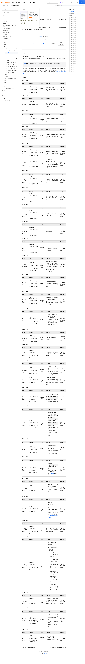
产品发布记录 (43, 8)
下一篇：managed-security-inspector (56, 647)
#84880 (52, 473)
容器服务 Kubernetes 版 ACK (13, 5)
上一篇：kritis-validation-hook (29, 647)
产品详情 (63, 15)
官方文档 (3, 5)
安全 (56, 8)
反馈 (46, 653)
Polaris (31, 65)
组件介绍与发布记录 (50, 8)
